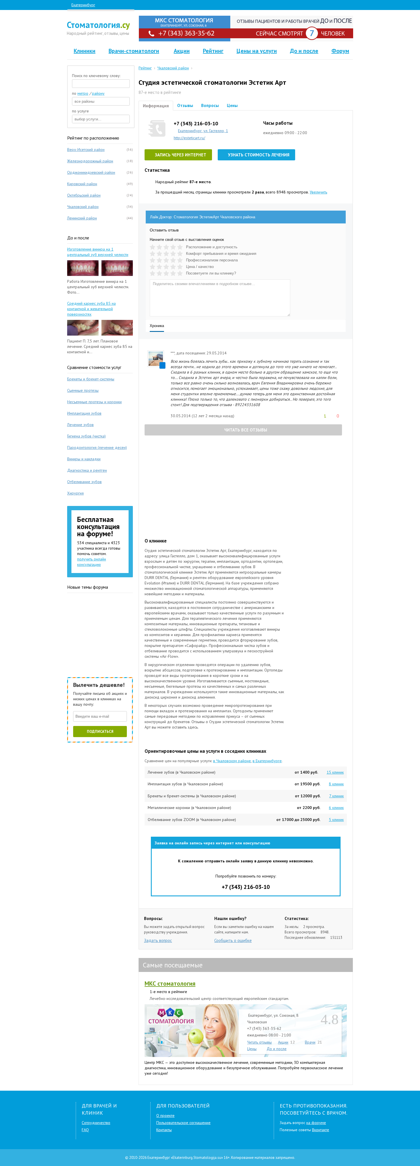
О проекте (165, 1115)
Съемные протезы (83, 390)
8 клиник (336, 783)
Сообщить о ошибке (233, 940)
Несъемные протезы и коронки (94, 401)
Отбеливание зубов (84, 481)
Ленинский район (82, 218)
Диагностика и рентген (87, 470)
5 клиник (336, 819)
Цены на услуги (257, 51)
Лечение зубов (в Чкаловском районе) (181, 772)
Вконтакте (320, 1129)
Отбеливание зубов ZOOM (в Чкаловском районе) (192, 819)
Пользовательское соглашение (183, 1122)
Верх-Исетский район (86, 149)
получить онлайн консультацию (91, 561)
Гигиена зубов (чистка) (86, 436)
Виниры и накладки (84, 458)
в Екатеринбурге (267, 760)
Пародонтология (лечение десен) (97, 447)
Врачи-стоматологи (134, 51)
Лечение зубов (80, 424)
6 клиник (336, 807)
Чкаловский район (83, 206)
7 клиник (336, 795)
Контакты (164, 1129)
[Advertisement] (247, 487)
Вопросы (210, 105)
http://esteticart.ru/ (189, 137)
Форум (340, 51)
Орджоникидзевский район (91, 172)
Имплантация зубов (84, 413)
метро (82, 93)
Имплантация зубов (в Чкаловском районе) (185, 783)
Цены (232, 105)
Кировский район (82, 183)
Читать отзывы (259, 1042)
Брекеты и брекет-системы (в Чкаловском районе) (192, 795)
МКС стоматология (170, 983)
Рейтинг (213, 51)
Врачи (310, 1042)
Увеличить (318, 192)
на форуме (316, 1122)
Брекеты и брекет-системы (90, 379)
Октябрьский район (84, 195)
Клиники (84, 51)
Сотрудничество (96, 1122)
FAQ (85, 1129)
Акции (182, 51)
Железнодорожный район (90, 161)
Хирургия (75, 493)
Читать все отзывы (245, 430)
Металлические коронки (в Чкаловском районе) (189, 807)
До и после (304, 51)
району (98, 93)
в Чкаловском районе (232, 760)
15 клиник (335, 772)
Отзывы (185, 105)
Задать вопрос (158, 940)
